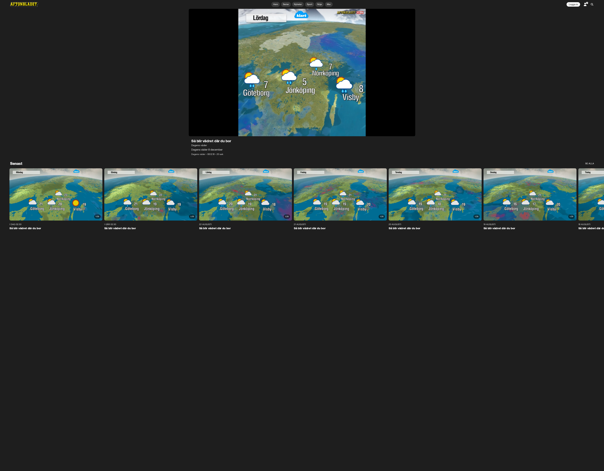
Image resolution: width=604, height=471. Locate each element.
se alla (589, 163)
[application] (302, 72)
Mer (329, 4)
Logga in (573, 4)
